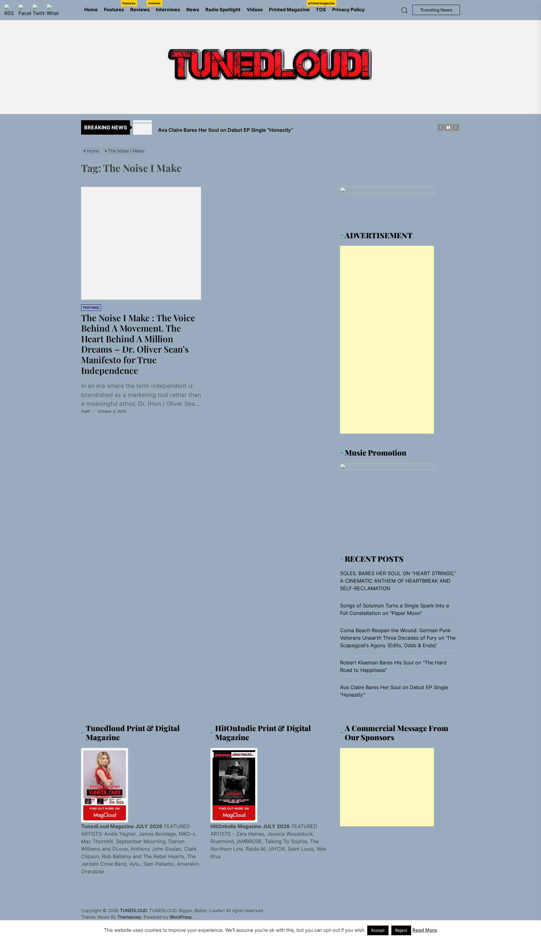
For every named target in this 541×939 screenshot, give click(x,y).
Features (115, 7)
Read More (424, 930)
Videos (255, 10)
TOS (321, 10)
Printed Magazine (291, 7)
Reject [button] (401, 930)
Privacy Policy (348, 10)
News (192, 10)
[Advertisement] (387, 340)
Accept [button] (378, 930)
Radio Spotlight (222, 10)
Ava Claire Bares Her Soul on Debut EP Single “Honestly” (394, 691)
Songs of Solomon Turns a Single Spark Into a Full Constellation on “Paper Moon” (394, 609)
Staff (85, 411)
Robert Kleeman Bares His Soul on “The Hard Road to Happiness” (393, 666)
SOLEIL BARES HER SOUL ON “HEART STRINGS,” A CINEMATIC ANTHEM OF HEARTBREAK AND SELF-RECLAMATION (398, 580)
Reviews (141, 7)
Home (91, 10)
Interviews (168, 10)
